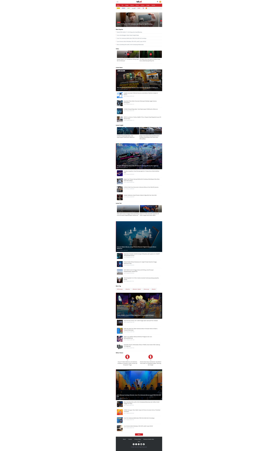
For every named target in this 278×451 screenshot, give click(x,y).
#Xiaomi (154, 289)
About (124, 439)
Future (137, 5)
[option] (137, 19)
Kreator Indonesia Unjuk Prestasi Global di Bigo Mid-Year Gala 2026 (140, 195)
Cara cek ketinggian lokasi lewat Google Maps (128, 35)
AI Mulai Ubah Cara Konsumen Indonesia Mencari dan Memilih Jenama (141, 187)
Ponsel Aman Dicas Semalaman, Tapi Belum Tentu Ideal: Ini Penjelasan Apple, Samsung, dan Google (150, 363)
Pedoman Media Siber (148, 439)
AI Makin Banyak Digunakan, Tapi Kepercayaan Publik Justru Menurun (141, 109)
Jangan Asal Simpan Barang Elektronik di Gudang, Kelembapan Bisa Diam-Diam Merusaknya (149, 137)
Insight (147, 5)
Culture (142, 5)
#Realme (128, 289)
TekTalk (153, 5)
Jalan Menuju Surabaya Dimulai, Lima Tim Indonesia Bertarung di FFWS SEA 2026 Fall (139, 395)
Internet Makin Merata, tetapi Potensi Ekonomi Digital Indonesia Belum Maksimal (136, 247)
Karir (139, 441)
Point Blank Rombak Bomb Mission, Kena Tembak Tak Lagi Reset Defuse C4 (137, 87)
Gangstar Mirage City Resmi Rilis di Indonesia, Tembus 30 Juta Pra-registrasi (137, 165)
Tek (122, 5)
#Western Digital (137, 289)
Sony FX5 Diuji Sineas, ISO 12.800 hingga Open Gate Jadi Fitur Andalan (141, 320)
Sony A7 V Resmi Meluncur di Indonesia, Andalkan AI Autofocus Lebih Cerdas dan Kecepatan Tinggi (127, 363)
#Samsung (146, 289)
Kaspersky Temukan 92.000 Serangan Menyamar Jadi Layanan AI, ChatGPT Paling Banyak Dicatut (142, 254)
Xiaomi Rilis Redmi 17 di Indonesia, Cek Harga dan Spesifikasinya (134, 24)
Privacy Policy (137, 439)
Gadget (126, 5)
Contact (130, 439)
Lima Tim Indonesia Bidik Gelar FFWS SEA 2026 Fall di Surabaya (139, 418)
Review (132, 5)
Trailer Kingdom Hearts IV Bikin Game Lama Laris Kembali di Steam (135, 315)
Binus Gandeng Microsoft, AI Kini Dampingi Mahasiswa (130, 44)
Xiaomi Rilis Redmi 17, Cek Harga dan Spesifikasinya (129, 32)
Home (118, 5)
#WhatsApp (120, 289)
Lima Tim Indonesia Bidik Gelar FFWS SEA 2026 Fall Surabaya (131, 38)
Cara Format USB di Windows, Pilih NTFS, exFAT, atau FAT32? (131, 41)
